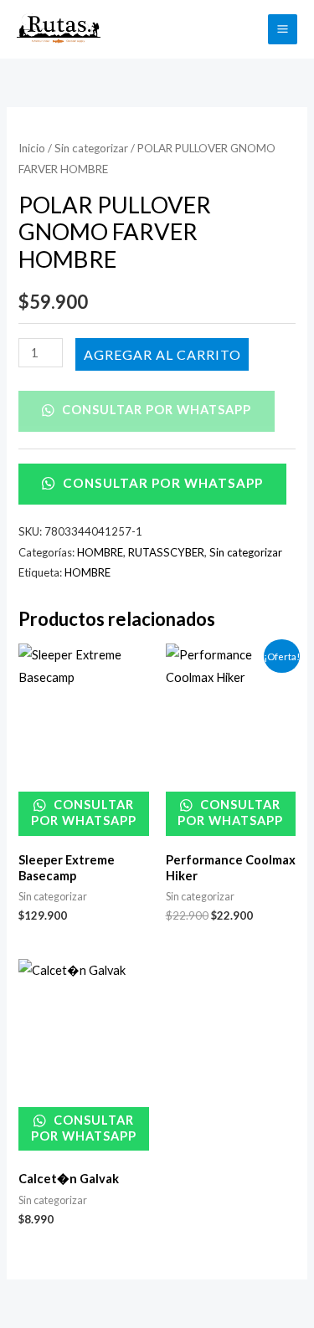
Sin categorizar (91, 148)
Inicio (31, 148)
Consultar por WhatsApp (155, 410)
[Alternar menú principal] (282, 29)
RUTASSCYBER (166, 552)
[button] (245, 29)
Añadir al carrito (162, 353)
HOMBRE (100, 552)
